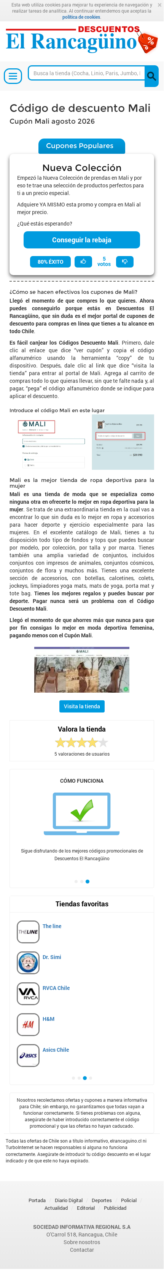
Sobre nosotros (82, 1242)
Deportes (102, 1200)
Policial (129, 1200)
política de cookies (81, 17)
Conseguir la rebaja (81, 239)
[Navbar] (13, 76)
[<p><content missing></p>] (152, 76)
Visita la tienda (82, 706)
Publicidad (115, 1207)
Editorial (86, 1207)
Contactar (82, 1249)
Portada (37, 1200)
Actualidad (56, 1207)
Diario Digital (69, 1200)
